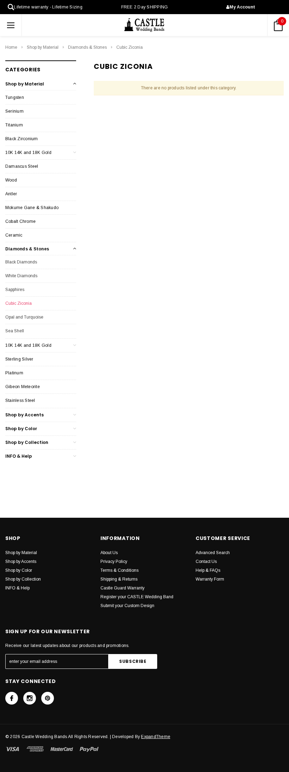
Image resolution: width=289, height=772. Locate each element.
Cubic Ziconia (129, 47)
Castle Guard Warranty (122, 588)
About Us (109, 552)
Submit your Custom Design (127, 605)
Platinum (14, 372)
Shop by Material (43, 47)
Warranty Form (210, 579)
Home (11, 47)
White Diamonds (21, 275)
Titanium (14, 125)
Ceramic (14, 235)
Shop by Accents (24, 415)
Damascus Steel (21, 166)
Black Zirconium (21, 138)
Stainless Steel (20, 400)
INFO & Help (18, 456)
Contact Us (206, 561)
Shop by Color (21, 429)
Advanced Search (213, 552)
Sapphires (14, 289)
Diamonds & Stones (87, 47)
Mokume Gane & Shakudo (32, 207)
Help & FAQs (208, 570)
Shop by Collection (26, 442)
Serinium (14, 111)
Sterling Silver (19, 359)
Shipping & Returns (118, 579)
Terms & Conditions (119, 570)
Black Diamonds (21, 262)
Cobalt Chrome (20, 221)
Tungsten (14, 97)
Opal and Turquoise (24, 317)
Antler (11, 193)
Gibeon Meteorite (22, 386)
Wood (11, 180)
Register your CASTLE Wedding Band (136, 596)
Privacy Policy (113, 561)
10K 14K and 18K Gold (28, 152)
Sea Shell (14, 330)
